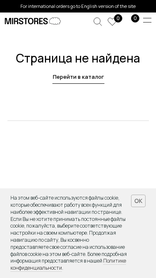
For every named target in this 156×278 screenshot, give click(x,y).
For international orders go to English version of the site (78, 6)
